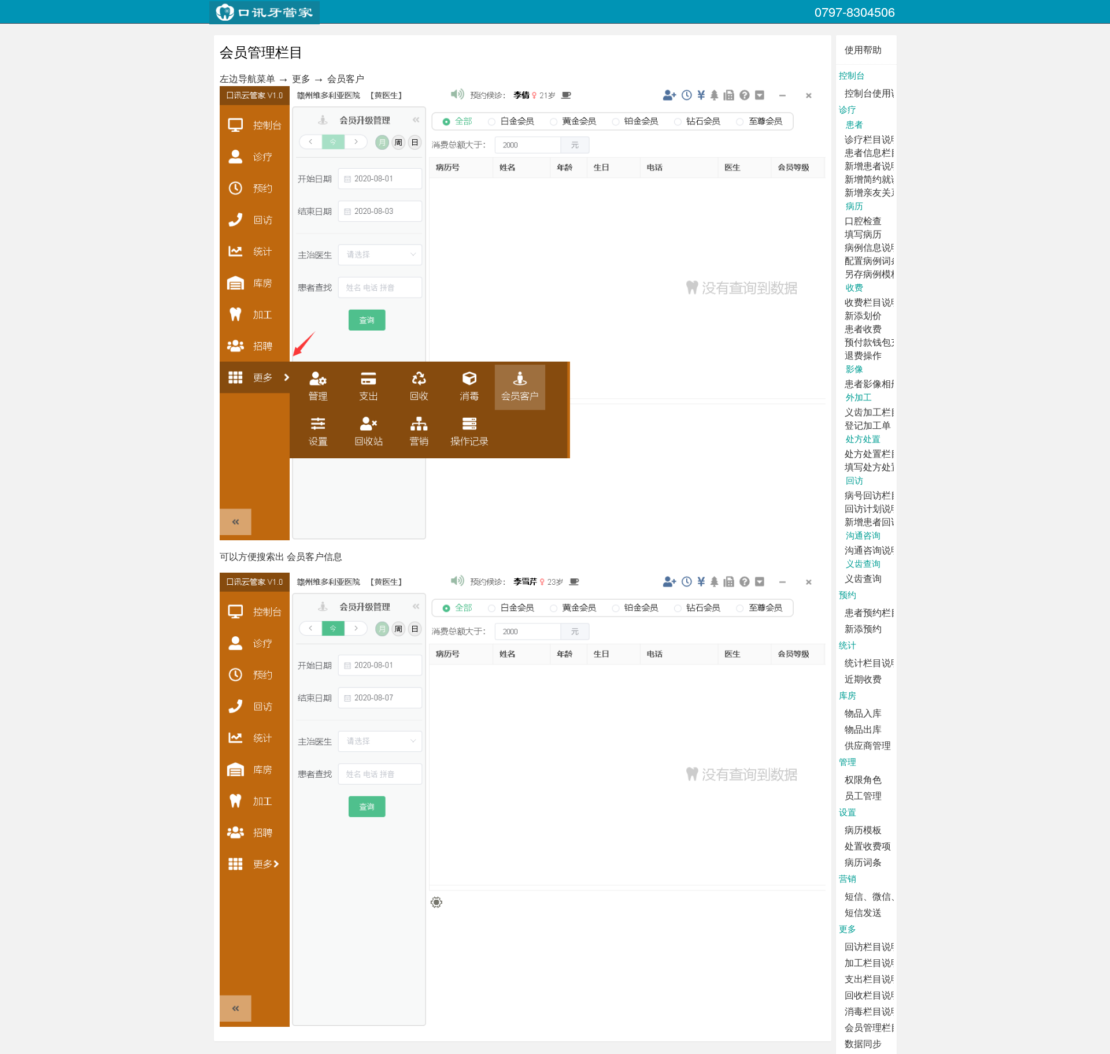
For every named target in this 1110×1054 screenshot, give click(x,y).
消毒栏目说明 (872, 1011)
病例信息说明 (872, 247)
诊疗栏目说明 (872, 139)
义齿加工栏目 (872, 411)
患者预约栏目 (872, 612)
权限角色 (863, 779)
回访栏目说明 (872, 946)
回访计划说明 (872, 508)
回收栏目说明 (872, 994)
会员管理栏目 (872, 1027)
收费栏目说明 (872, 302)
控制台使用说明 (877, 92)
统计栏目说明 (872, 662)
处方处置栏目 (872, 453)
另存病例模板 (872, 273)
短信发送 (863, 912)
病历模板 (863, 829)
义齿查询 (863, 578)
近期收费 (863, 678)
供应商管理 (868, 745)
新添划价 (863, 315)
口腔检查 (863, 220)
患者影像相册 (872, 383)
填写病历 (863, 233)
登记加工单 (868, 425)
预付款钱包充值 (877, 341)
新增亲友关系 (872, 192)
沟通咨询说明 (872, 549)
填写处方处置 (872, 466)
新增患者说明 (872, 165)
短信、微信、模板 (882, 896)
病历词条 (863, 862)
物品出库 (863, 729)
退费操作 (863, 355)
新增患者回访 (872, 521)
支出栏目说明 (872, 978)
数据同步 (863, 1043)
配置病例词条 (872, 260)
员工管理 (863, 795)
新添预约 (863, 628)
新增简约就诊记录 (882, 178)
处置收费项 (868, 845)
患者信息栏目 (872, 152)
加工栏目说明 (872, 962)
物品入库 (863, 712)
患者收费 (863, 328)
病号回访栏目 (872, 495)
